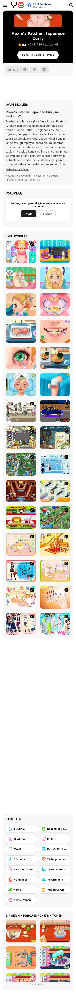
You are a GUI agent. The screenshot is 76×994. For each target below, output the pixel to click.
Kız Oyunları (24, 175)
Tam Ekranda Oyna (38, 55)
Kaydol (28, 214)
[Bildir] (34, 69)
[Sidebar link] (5, 5)
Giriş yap (46, 214)
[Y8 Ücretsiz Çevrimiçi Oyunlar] (17, 5)
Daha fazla (36, 984)
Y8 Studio (52, 175)
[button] (17, 169)
